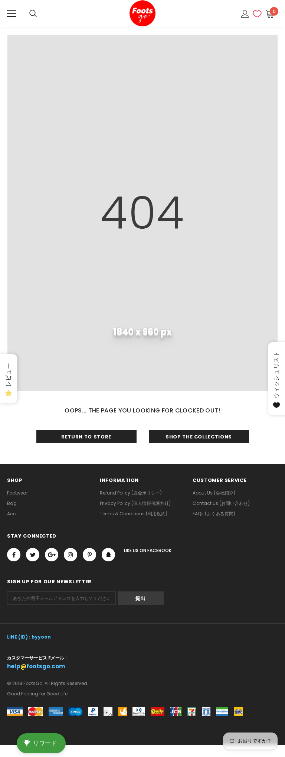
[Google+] (51, 554)
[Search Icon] (33, 13)
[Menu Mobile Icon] (11, 13)
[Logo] (142, 13)
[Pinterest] (89, 554)
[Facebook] (13, 554)
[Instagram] (70, 554)
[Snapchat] (108, 554)
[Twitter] (32, 554)
